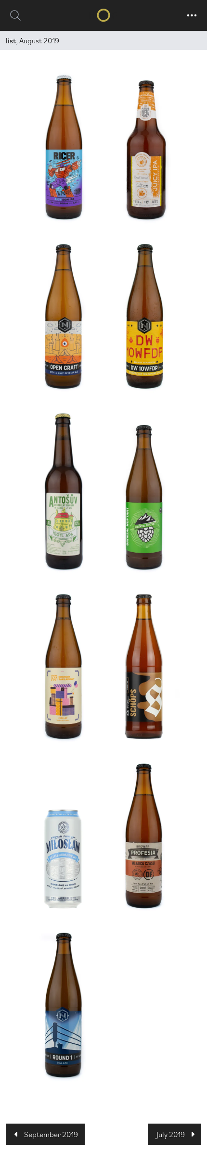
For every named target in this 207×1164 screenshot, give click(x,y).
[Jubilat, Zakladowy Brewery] (63, 667)
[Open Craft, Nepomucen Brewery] (63, 316)
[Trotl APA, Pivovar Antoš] (63, 491)
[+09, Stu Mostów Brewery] (143, 497)
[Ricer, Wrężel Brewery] (63, 147)
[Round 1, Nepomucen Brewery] (63, 1005)
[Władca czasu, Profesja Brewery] (143, 836)
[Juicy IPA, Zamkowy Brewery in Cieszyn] (143, 150)
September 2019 (51, 1134)
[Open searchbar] (15, 15)
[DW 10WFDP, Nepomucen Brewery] (143, 316)
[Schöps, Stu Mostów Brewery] (143, 667)
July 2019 (170, 1134)
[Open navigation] (191, 15)
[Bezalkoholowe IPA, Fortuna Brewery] (63, 859)
